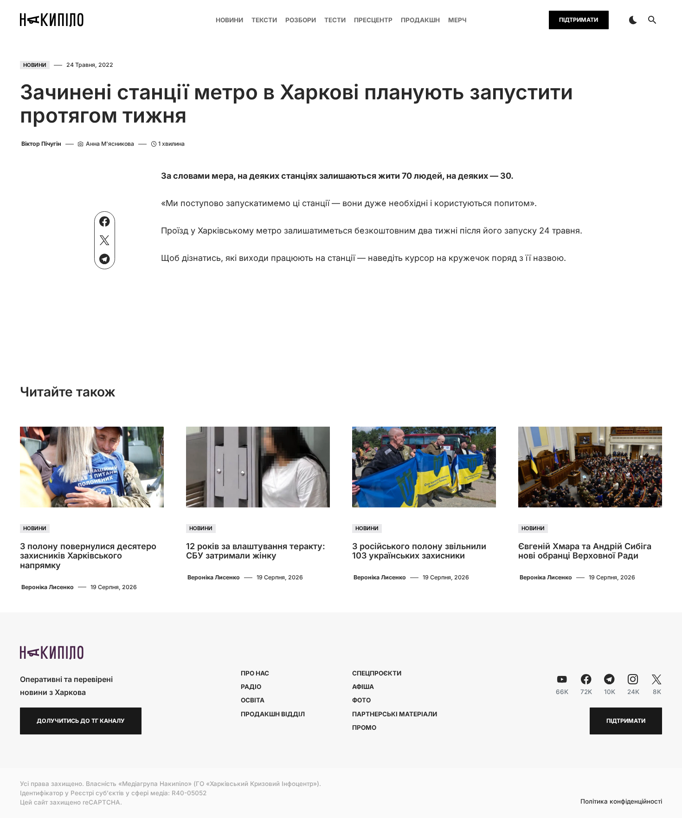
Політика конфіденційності (621, 802)
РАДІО (251, 686)
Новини (34, 65)
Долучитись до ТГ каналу (81, 720)
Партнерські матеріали (394, 714)
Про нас (255, 673)
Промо (364, 727)
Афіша (363, 686)
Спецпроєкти (376, 673)
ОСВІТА (252, 700)
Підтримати (578, 19)
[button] (633, 20)
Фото (361, 700)
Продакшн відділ (273, 714)
